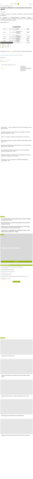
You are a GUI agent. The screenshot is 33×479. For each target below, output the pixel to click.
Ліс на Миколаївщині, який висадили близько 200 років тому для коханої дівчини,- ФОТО (16, 219)
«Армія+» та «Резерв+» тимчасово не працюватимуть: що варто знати (15, 136)
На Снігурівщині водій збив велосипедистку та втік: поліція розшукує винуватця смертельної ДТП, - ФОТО (15, 150)
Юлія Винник (3, 57)
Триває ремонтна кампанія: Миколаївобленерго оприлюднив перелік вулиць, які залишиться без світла (15, 227)
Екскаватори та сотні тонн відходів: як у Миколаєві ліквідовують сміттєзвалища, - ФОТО (14, 160)
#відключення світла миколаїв (13, 55)
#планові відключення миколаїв (4, 55)
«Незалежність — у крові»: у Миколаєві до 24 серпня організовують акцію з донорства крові (16, 128)
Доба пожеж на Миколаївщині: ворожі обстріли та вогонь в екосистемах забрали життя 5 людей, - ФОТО (16, 146)
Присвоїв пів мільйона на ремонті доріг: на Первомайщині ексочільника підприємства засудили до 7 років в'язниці (16, 155)
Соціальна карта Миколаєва (10, 248)
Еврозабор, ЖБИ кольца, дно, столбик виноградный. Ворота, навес (15, 396)
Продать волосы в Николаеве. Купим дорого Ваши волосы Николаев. (15, 435)
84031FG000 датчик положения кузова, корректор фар (12, 415)
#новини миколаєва (19, 55)
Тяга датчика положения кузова (7, 355)
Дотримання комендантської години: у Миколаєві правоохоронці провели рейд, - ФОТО (16, 141)
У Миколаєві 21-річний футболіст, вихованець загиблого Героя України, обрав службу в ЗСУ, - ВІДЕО (15, 231)
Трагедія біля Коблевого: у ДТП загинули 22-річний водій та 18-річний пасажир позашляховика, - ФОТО (15, 133)
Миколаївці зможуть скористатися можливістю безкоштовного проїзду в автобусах (15, 223)
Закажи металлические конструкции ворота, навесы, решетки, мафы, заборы (15, 376)
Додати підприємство (16, 281)
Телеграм (11, 51)
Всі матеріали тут (16, 261)
